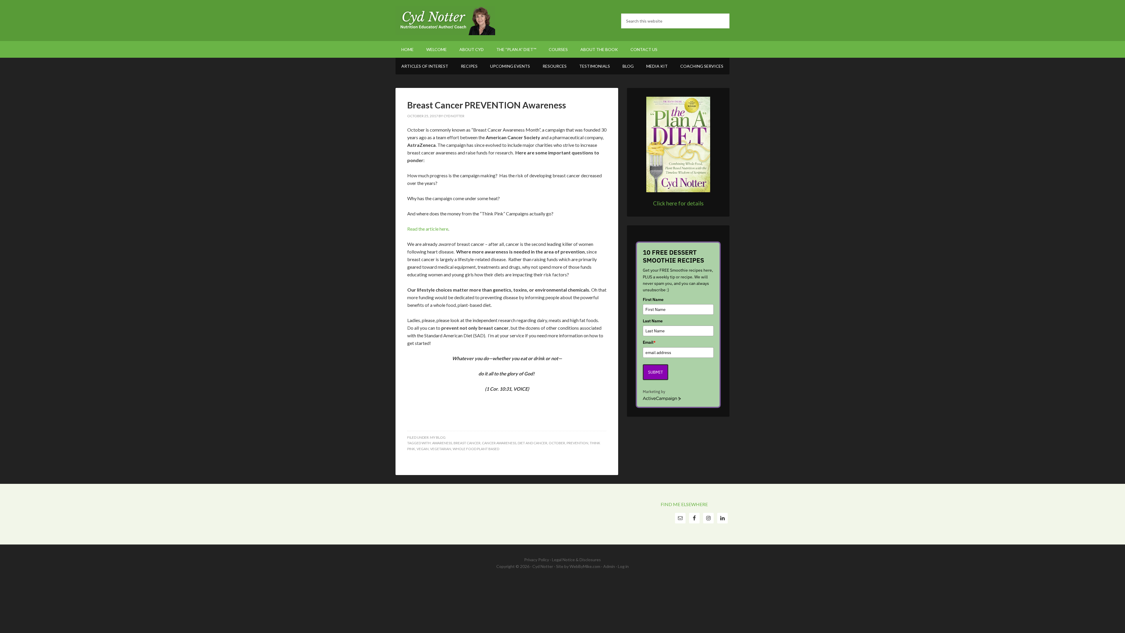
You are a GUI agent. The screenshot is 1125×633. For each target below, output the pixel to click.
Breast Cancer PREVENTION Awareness (486, 105)
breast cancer (467, 443)
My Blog (438, 437)
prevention (577, 443)
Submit (655, 372)
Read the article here (427, 229)
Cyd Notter (445, 20)
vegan (423, 449)
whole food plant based (476, 449)
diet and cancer (532, 443)
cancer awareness (499, 443)
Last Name (653, 321)
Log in (623, 566)
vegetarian (440, 449)
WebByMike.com (585, 566)
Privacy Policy (536, 559)
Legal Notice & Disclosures (576, 559)
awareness (442, 443)
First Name (653, 299)
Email (649, 342)
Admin (609, 566)
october (557, 443)
